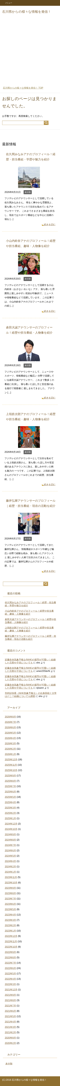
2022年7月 (10, 963)
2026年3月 (10, 743)
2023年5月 (10, 909)
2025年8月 (10, 781)
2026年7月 (10, 722)
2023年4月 (10, 914)
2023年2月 (10, 925)
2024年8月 (10, 840)
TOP (23, 88)
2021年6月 (10, 1011)
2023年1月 (10, 931)
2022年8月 (10, 957)
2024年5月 (10, 856)
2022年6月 (10, 968)
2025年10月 (11, 770)
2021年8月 (10, 1000)
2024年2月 (10, 866)
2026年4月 (10, 738)
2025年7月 (10, 786)
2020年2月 (10, 1043)
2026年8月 (10, 717)
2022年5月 (10, 973)
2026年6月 (10, 727)
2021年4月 (10, 1021)
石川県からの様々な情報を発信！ (26, 11)
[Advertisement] (30, 52)
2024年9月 (10, 834)
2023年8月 (10, 893)
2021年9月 (10, 995)
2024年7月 (10, 845)
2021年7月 (10, 1005)
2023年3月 (10, 920)
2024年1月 (10, 872)
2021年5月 (10, 1016)
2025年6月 (10, 791)
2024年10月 (11, 829)
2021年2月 (10, 1032)
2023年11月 (11, 877)
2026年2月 (10, 749)
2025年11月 (11, 765)
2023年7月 (10, 898)
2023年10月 (11, 882)
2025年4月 (10, 802)
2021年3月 (10, 1027)
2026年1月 (10, 754)
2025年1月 (10, 818)
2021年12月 (11, 989)
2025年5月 (10, 797)
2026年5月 (10, 733)
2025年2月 (10, 813)
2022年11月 (11, 941)
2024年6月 (10, 850)
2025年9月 (10, 775)
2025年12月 (11, 759)
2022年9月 (10, 952)
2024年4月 (10, 861)
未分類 (28, 192)
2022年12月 (11, 936)
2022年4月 (10, 979)
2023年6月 (10, 904)
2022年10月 (11, 947)
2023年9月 (10, 888)
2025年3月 (10, 807)
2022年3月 (10, 984)
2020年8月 (10, 1038)
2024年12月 (11, 824)
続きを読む (49, 224)
